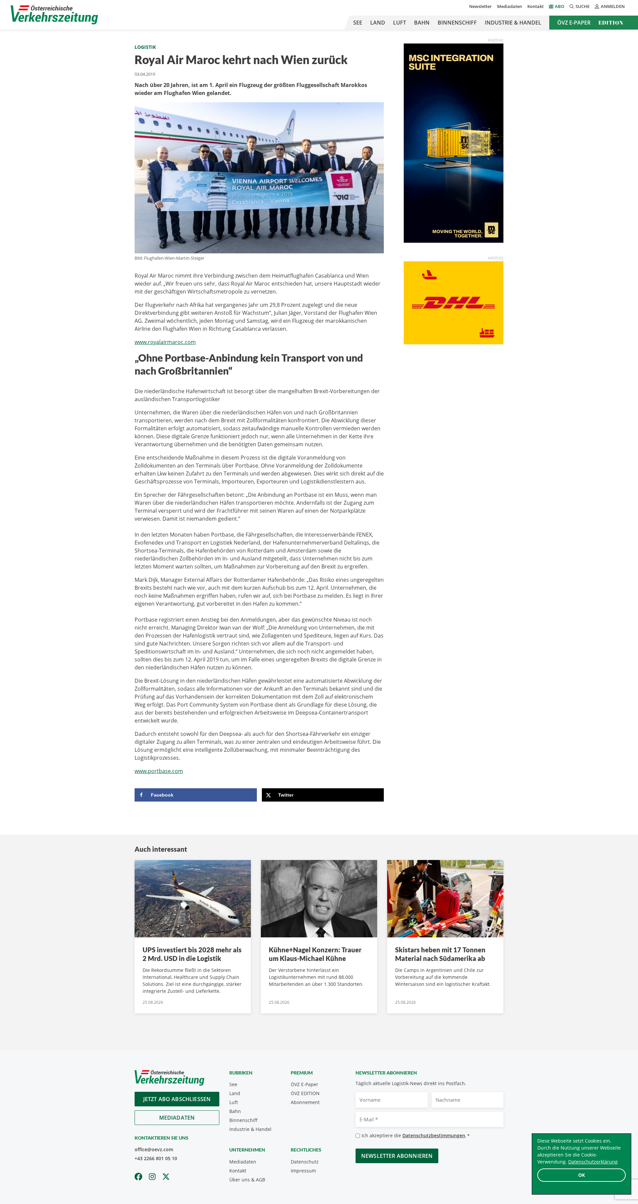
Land (377, 22)
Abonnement (305, 1102)
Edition (610, 22)
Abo (559, 6)
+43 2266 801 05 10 (156, 1158)
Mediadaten (509, 6)
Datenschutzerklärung (593, 1162)
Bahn (422, 22)
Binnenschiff (457, 22)
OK (581, 1175)
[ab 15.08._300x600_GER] (453, 142)
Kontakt (535, 6)
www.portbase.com (159, 771)
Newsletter (480, 6)
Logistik (145, 47)
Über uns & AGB (247, 1179)
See (357, 22)
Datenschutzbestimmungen (433, 1135)
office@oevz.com (154, 1149)
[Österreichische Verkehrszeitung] (54, 15)
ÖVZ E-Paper (573, 22)
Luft (399, 22)
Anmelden (613, 6)
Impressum (303, 1170)
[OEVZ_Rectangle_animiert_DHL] (453, 302)
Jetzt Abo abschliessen (177, 1099)
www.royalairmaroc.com (165, 342)
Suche (582, 6)
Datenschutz (305, 1162)
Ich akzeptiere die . (416, 1135)
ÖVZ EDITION (305, 1093)
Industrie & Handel (513, 22)
